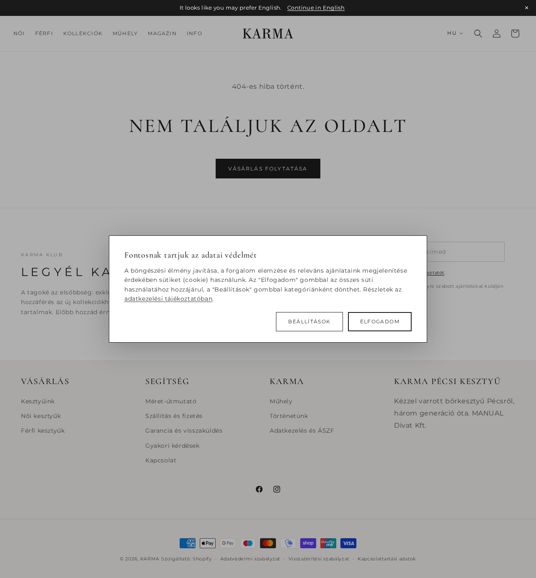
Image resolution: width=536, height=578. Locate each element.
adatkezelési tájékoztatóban (168, 298)
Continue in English (316, 8)
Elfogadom (379, 322)
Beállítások (309, 322)
